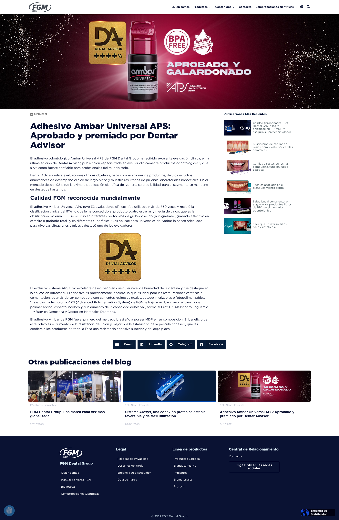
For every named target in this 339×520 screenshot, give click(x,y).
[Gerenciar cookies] (9, 510)
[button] (124, 344)
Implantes (180, 473)
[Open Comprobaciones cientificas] (296, 7)
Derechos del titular (131, 466)
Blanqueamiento (185, 466)
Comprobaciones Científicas (80, 494)
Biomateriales (183, 480)
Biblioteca (68, 487)
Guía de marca (127, 480)
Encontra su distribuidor (134, 473)
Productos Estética (187, 459)
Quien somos (70, 473)
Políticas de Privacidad (133, 459)
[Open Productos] (210, 7)
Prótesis (179, 486)
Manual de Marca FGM (76, 480)
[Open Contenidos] (233, 7)
